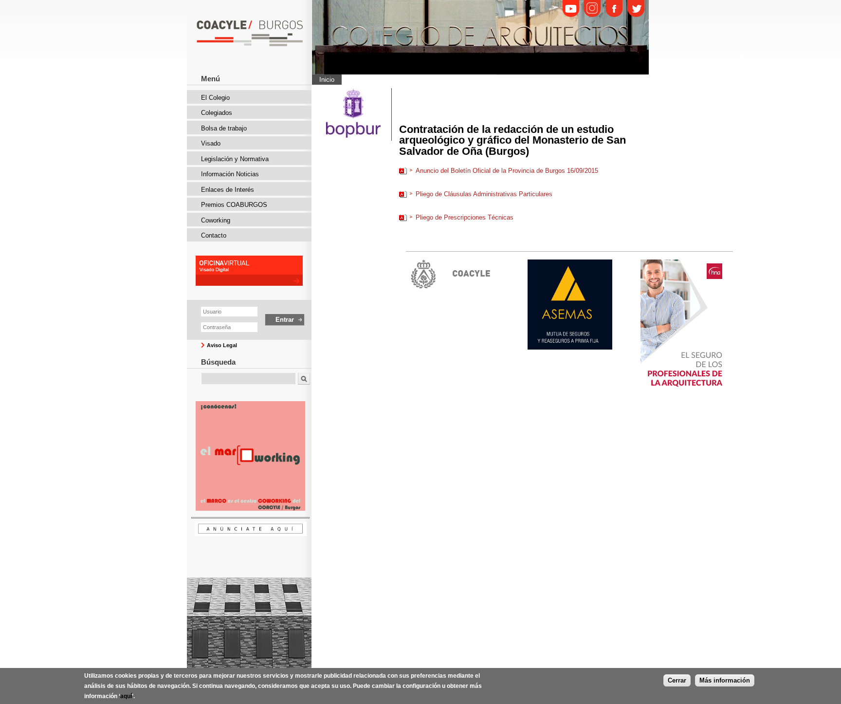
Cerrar (677, 680)
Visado (210, 143)
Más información (724, 680)
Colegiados (216, 112)
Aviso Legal (222, 345)
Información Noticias (230, 174)
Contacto (213, 235)
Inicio (326, 79)
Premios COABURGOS (234, 204)
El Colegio (215, 97)
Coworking (215, 220)
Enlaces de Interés (227, 189)
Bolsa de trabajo (224, 128)
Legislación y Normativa (235, 159)
